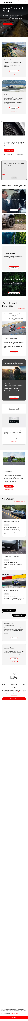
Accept (14, 1017)
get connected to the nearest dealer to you (14, 699)
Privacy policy (12, 1013)
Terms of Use (18, 174)
